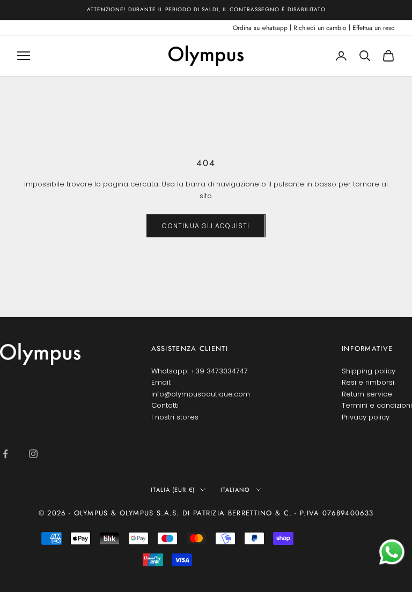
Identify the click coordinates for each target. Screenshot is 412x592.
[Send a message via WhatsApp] (392, 552)
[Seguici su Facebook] (5, 453)
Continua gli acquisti (205, 225)
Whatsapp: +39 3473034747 (199, 371)
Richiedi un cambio (320, 28)
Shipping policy (368, 371)
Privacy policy (365, 417)
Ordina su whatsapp (260, 28)
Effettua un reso (373, 28)
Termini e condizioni (377, 405)
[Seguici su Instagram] (33, 453)
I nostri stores (174, 417)
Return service (367, 394)
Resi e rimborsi (368, 382)
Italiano (235, 489)
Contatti (165, 405)
